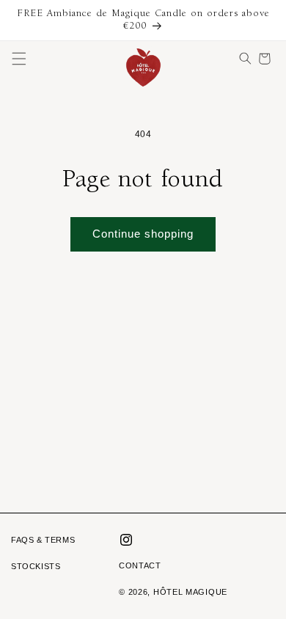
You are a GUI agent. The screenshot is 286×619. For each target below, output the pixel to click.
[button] (19, 59)
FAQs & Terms (43, 539)
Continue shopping (143, 233)
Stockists (35, 566)
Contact (140, 565)
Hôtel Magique (190, 591)
